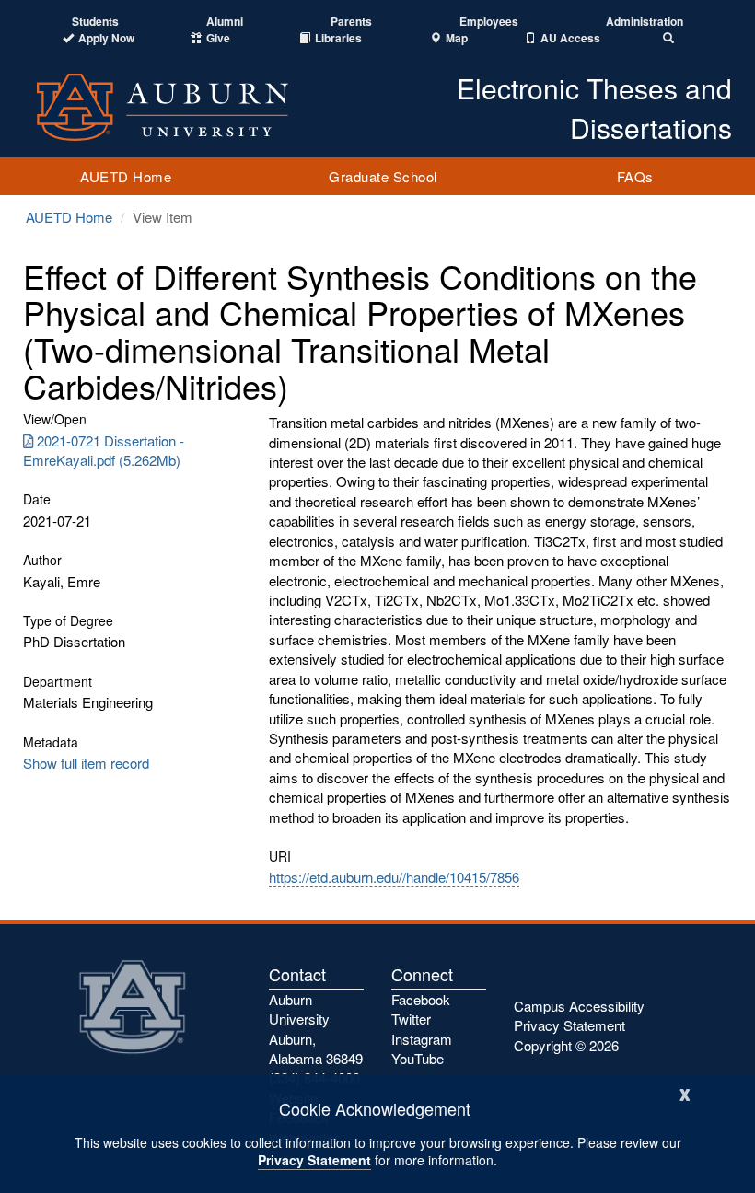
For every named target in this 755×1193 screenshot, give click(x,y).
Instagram (421, 1038)
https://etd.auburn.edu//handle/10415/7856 (394, 876)
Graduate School (383, 176)
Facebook (420, 999)
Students (95, 21)
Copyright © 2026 (566, 1045)
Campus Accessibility (579, 1005)
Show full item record (86, 762)
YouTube (417, 1058)
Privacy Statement (314, 1160)
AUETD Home (125, 176)
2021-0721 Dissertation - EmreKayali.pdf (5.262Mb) (103, 450)
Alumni (224, 21)
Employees (488, 21)
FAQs (635, 176)
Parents (351, 21)
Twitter (411, 1018)
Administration (644, 21)
